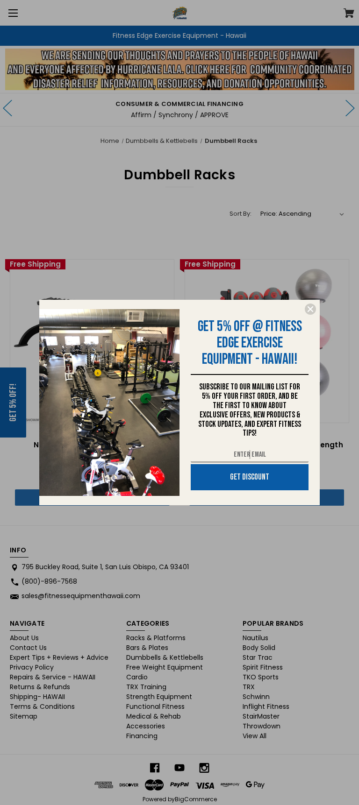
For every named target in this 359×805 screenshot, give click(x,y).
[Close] (310, 309)
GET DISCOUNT (249, 477)
